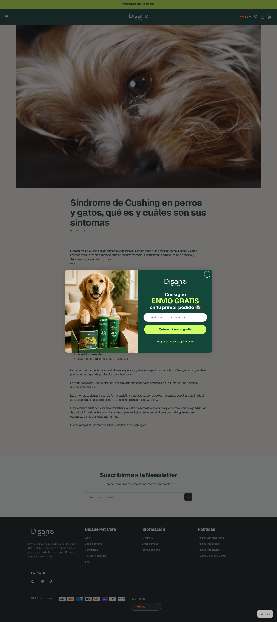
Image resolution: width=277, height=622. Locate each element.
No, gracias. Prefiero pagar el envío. (175, 341)
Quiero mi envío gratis (175, 329)
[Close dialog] (207, 274)
